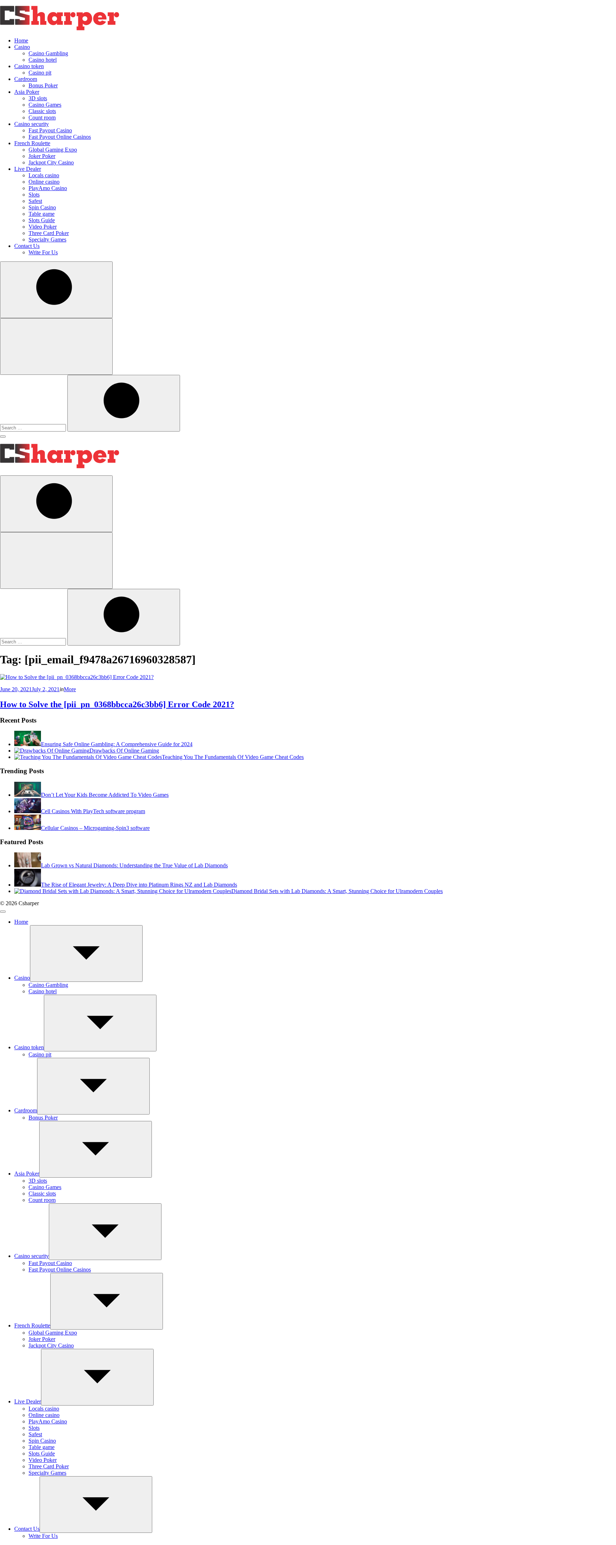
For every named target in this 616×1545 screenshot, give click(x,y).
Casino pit (40, 73)
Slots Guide (42, 220)
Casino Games (45, 105)
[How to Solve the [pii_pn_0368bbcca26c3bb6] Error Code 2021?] (77, 677)
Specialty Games (47, 239)
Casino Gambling (48, 53)
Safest (35, 201)
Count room (42, 117)
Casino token (29, 66)
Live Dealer (27, 169)
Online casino (44, 182)
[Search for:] (33, 427)
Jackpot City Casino (51, 162)
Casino (22, 47)
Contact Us (27, 246)
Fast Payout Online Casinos (60, 137)
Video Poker (43, 227)
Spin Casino (42, 207)
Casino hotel (43, 60)
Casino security (31, 124)
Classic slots (42, 111)
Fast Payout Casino (50, 130)
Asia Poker (26, 92)
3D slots (38, 98)
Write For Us (43, 252)
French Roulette (32, 143)
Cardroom (25, 79)
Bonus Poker (43, 85)
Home (21, 40)
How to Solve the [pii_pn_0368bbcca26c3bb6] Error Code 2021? (117, 704)
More (70, 689)
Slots (34, 195)
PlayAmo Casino (48, 188)
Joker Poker (42, 156)
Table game (42, 214)
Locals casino (44, 175)
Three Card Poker (49, 233)
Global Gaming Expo (53, 150)
